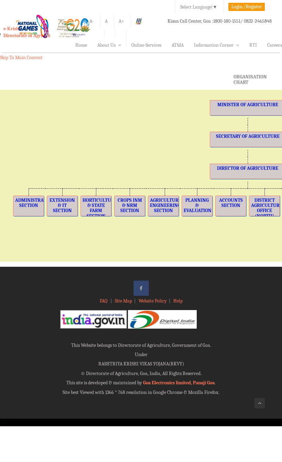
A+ (121, 21)
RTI (253, 45)
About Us (106, 45)
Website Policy (153, 301)
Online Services (146, 45)
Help (178, 301)
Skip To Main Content (21, 57)
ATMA (178, 45)
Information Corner (214, 45)
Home (81, 45)
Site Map (123, 301)
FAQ (104, 301)
